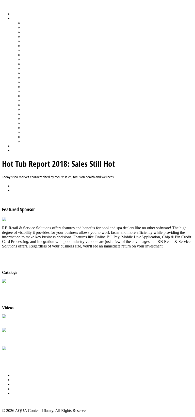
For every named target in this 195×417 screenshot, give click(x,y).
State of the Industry (38, 123)
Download (20, 190)
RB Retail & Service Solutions (26, 321)
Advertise (20, 380)
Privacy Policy (24, 393)
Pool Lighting (33, 82)
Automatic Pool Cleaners (42, 27)
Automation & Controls (41, 32)
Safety (27, 96)
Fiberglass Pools (35, 41)
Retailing (29, 91)
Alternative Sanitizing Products (47, 23)
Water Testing (33, 128)
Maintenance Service (39, 64)
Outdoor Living (34, 141)
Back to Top (12, 402)
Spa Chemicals (34, 109)
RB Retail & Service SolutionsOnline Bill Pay (26, 355)
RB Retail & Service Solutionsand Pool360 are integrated (26, 337)
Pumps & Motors (36, 87)
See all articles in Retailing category (30, 199)
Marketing (30, 132)
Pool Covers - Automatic (42, 73)
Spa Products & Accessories (44, 114)
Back (16, 186)
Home (17, 14)
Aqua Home (22, 146)
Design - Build (34, 36)
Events (17, 384)
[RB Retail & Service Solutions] (28, 219)
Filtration (29, 46)
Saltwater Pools (34, 137)
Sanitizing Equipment (39, 100)
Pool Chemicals (34, 68)
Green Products (34, 50)
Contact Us (21, 389)
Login (17, 150)
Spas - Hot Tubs (35, 118)
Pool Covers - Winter (39, 77)
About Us (20, 375)
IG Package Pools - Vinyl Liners (48, 59)
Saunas (28, 105)
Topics (17, 18)
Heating (28, 55)
